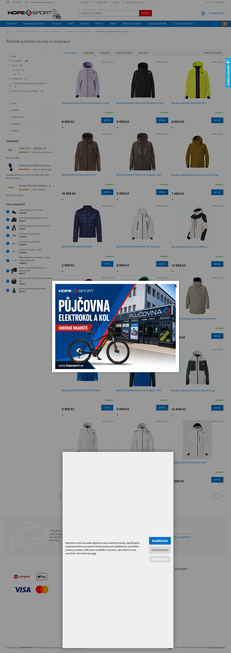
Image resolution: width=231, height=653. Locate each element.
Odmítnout (159, 550)
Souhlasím (160, 540)
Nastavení (160, 559)
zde (94, 553)
